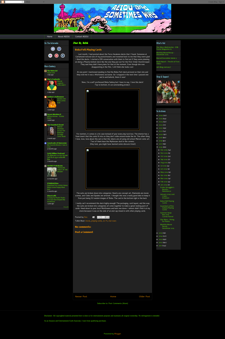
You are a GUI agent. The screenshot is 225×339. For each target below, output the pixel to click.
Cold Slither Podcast (56, 153)
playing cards (96, 220)
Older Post (144, 296)
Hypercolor (51, 73)
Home (49, 37)
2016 (161, 147)
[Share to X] (103, 217)
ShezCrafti (51, 196)
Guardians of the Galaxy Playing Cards (167, 208)
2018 (161, 141)
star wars (112, 220)
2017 (161, 144)
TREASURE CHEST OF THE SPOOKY (62, 170)
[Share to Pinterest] (108, 217)
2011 (160, 246)
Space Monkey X (54, 114)
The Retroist (52, 71)
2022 (161, 128)
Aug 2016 (164, 163)
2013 (161, 239)
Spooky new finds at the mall (61, 101)
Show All (66, 207)
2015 (160, 233)
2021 (161, 131)
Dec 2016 (164, 150)
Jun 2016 (164, 169)
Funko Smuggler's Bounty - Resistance (167, 189)
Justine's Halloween (55, 97)
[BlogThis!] (100, 217)
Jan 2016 (164, 185)
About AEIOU (64, 37)
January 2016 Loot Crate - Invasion (167, 196)
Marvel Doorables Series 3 (166, 58)
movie (87, 220)
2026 (161, 115)
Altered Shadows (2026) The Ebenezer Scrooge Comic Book (61, 131)
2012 (161, 242)
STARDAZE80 (52, 183)
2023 (161, 125)
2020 (161, 134)
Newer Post (81, 296)
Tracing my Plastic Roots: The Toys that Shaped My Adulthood (56, 200)
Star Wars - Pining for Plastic (167, 220)
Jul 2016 (164, 166)
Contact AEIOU (81, 37)
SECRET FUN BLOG (55, 166)
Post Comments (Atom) (118, 303)
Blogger (117, 333)
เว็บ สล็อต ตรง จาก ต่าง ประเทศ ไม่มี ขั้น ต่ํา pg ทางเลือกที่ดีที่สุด (57, 157)
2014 (161, 236)
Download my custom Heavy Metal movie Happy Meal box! (57, 187)
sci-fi (105, 220)
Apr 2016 (164, 175)
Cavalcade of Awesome (57, 143)
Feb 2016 (164, 182)
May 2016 (164, 172)
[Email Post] (93, 217)
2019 (161, 138)
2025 (161, 119)
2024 (161, 122)
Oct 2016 (164, 156)
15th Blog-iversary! (163, 67)
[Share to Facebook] (105, 217)
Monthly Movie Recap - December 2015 (165, 53)
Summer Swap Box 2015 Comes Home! (166, 215)
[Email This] (98, 217)
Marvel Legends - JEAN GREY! (61, 83)
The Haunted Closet (55, 125)
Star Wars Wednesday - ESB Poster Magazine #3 (167, 48)
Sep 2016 (164, 159)
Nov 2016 (164, 153)
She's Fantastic (53, 79)
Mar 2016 (164, 178)
